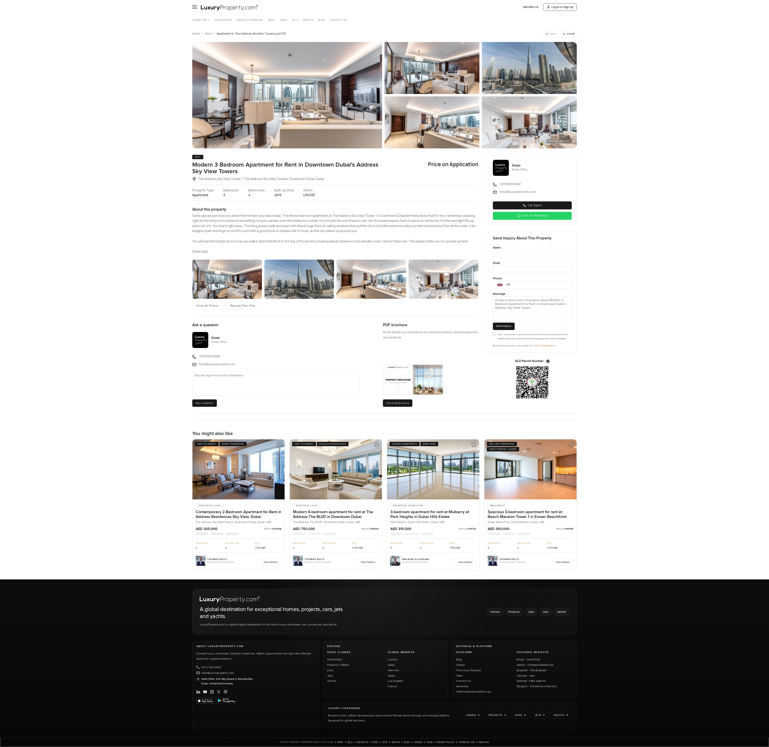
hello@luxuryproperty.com (217, 672)
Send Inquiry (503, 326)
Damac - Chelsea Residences (535, 665)
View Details (271, 562)
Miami (391, 675)
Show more (200, 251)
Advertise (199, 20)
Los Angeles (395, 681)
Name (497, 247)
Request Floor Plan (243, 305)
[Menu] (195, 7)
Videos (460, 665)
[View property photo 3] (299, 279)
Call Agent (535, 205)
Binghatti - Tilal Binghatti (532, 670)
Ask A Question (204, 403)
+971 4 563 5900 (211, 667)
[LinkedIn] (198, 692)
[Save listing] (279, 444)
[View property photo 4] (371, 279)
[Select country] (500, 285)
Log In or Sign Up (562, 7)
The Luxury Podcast (468, 670)
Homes (495, 612)
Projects (514, 612)
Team (459, 675)
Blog (321, 20)
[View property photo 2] (227, 279)
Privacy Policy (446, 742)
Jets (295, 20)
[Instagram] (212, 692)
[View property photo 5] (443, 279)
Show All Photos (207, 305)
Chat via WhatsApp (535, 215)
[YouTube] (205, 692)
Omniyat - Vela (526, 675)
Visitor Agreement (544, 345)
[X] (218, 692)
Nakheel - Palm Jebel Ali (531, 681)
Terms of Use (467, 742)
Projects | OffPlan (250, 20)
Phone (497, 278)
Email (496, 263)
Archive (484, 742)
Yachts (308, 20)
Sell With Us (531, 7)
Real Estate (223, 20)
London (392, 659)
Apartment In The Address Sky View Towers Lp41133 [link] (251, 33)
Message (499, 294)
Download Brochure (397, 403)
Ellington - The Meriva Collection (537, 686)
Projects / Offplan (338, 665)
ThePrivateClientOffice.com (473, 691)
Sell (350, 742)
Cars (283, 20)
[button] (287, 95)
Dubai (391, 665)
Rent (271, 20)
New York (393, 670)
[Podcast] (225, 692)
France (392, 686)
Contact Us (338, 20)
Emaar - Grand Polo (528, 659)
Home (196, 33)
